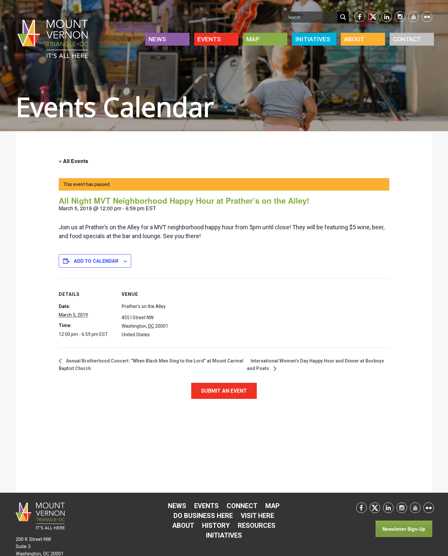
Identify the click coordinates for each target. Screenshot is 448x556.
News (157, 39)
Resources (256, 525)
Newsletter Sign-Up (403, 528)
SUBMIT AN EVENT (224, 391)
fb (360, 17)
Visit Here (257, 515)
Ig (400, 17)
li (387, 17)
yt (413, 17)
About (354, 39)
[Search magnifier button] (343, 17)
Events (209, 39)
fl (427, 17)
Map (252, 39)
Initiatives (224, 535)
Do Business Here (203, 515)
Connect (242, 506)
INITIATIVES (312, 39)
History (216, 525)
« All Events (73, 161)
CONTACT (407, 39)
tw (373, 17)
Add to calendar (96, 260)
